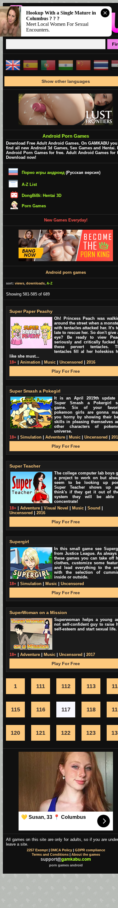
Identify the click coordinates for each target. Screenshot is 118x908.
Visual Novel (56, 508)
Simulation (31, 437)
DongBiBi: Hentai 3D (41, 195)
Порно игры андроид (43, 172)
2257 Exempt (37, 850)
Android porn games (66, 272)
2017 (90, 654)
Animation (30, 362)
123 (91, 733)
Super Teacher (24, 465)
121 (40, 733)
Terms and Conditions (50, 854)
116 (40, 709)
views (19, 283)
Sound (93, 508)
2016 (91, 362)
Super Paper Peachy (31, 311)
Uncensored (71, 362)
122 (65, 733)
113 (91, 686)
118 (91, 709)
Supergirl (19, 541)
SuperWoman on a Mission (38, 612)
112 (65, 686)
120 (15, 733)
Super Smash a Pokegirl (34, 391)
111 (40, 686)
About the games (85, 854)
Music (50, 362)
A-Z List (29, 184)
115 (15, 709)
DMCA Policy (61, 850)
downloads (35, 283)
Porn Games (34, 206)
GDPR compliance (90, 850)
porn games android (66, 865)
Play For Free (66, 371)
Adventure (55, 437)
